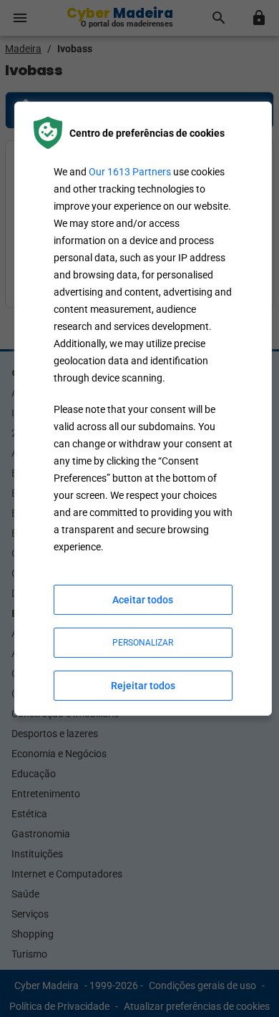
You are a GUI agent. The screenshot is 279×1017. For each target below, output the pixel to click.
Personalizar (142, 643)
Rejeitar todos (143, 685)
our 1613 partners (130, 171)
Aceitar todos (142, 599)
